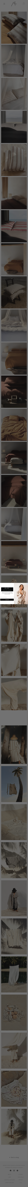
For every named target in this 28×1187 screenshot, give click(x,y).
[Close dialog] (27, 583)
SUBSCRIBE (7, 599)
